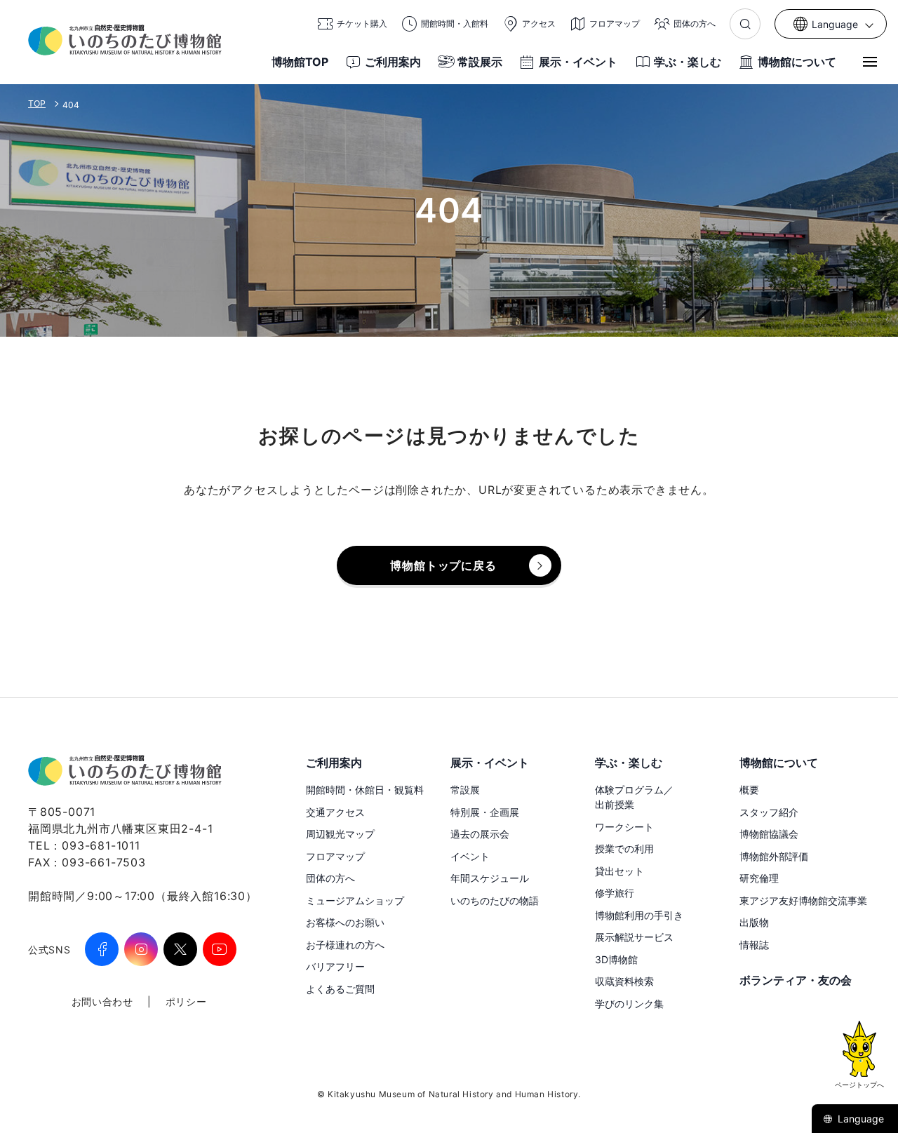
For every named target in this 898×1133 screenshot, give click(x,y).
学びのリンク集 (629, 1004)
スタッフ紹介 (768, 812)
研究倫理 (759, 878)
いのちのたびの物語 (494, 900)
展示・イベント (578, 62)
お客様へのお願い (345, 922)
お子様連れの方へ (345, 945)
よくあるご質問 (340, 989)
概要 (749, 790)
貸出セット (619, 871)
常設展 (465, 790)
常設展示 (479, 62)
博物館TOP (300, 62)
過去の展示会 (479, 834)
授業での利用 (624, 848)
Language (861, 1119)
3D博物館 (616, 959)
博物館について (797, 62)
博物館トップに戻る (443, 565)
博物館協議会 (768, 834)
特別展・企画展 (484, 812)
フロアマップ (335, 856)
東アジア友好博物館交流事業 (803, 900)
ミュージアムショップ (355, 900)
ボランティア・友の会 (795, 980)
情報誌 (754, 945)
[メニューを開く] (870, 62)
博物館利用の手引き (639, 915)
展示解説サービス (634, 937)
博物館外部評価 (773, 856)
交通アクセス (335, 812)
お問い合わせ (102, 1001)
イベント (470, 856)
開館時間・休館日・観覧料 (365, 790)
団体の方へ (330, 878)
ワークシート (624, 827)
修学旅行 (614, 893)
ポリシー (186, 1001)
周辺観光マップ (340, 834)
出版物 (754, 922)
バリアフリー (335, 966)
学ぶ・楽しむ (687, 62)
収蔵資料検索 (624, 981)
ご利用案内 (393, 62)
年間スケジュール (489, 878)
